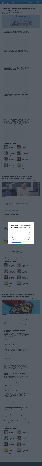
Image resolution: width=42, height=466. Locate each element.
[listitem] (21, 231)
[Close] (32, 223)
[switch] (29, 232)
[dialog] (21, 233)
